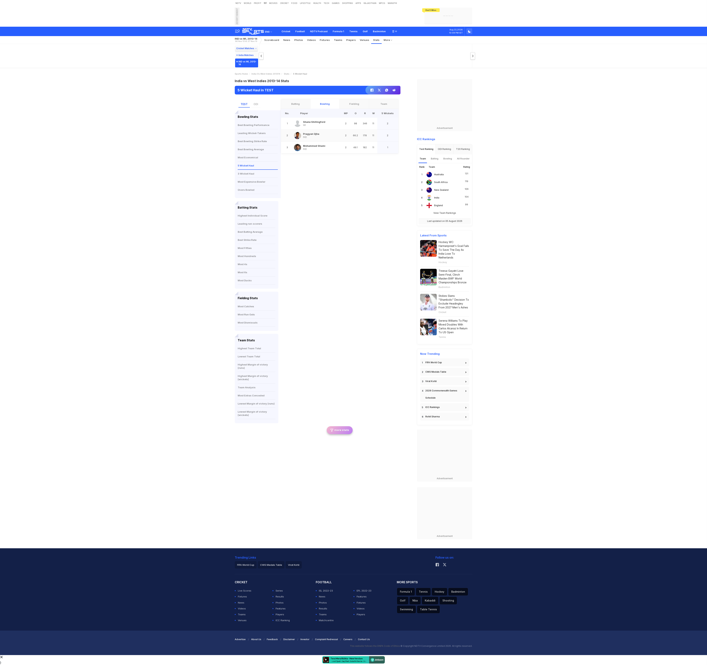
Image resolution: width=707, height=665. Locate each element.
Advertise (240, 639)
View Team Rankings (444, 213)
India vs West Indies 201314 (266, 74)
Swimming (406, 609)
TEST (244, 104)
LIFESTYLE (305, 3)
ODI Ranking (444, 149)
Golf (365, 31)
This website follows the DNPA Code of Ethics (375, 646)
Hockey (443, 262)
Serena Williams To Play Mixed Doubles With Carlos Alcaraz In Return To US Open (453, 326)
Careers (347, 639)
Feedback (272, 639)
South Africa (441, 182)
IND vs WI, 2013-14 (246, 39)
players (351, 39)
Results (280, 596)
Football (300, 31)
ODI (256, 104)
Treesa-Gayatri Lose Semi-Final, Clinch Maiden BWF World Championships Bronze (453, 276)
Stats (376, 39)
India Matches (246, 55)
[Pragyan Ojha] (297, 135)
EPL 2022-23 (364, 590)
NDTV (238, 3)
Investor (304, 639)
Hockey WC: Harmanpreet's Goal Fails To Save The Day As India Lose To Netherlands (454, 249)
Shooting (448, 600)
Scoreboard (271, 39)
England (438, 205)
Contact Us (364, 639)
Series (279, 590)
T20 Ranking (463, 149)
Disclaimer (289, 639)
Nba (415, 600)
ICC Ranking (283, 620)
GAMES (336, 3)
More (387, 39)
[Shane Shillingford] (297, 123)
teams (338, 39)
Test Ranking (426, 149)
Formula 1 (338, 31)
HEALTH (317, 3)
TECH (326, 3)
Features (281, 608)
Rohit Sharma (432, 416)
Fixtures (325, 39)
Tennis (353, 31)
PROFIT (257, 3)
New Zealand (441, 190)
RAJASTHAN (370, 3)
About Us (256, 639)
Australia (439, 174)
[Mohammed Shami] (297, 147)
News (286, 39)
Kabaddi (430, 600)
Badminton (379, 31)
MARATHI (392, 3)
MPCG (382, 3)
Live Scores (244, 590)
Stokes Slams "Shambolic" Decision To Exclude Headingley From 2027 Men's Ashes (454, 301)
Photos (298, 39)
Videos (311, 39)
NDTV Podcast (319, 31)
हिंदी (265, 3)
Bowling (325, 103)
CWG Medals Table (435, 371)
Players (280, 614)
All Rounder (463, 158)
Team (383, 103)
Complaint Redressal (326, 639)
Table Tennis (428, 609)
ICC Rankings (432, 407)
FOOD (294, 3)
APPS (358, 3)
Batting (295, 103)
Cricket (286, 31)
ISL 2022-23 (326, 590)
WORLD (247, 3)
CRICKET (284, 3)
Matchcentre (326, 620)
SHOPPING (347, 3)
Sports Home (241, 74)
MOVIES (273, 3)
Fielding (354, 103)
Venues (364, 39)
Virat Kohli (431, 381)
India (436, 197)
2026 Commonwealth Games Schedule (441, 394)
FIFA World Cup (433, 362)
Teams (242, 614)
